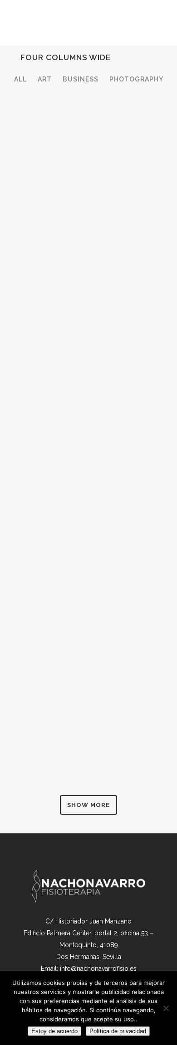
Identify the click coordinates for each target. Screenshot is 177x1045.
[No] (165, 1008)
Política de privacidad (117, 1031)
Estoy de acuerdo (54, 1031)
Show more (88, 805)
